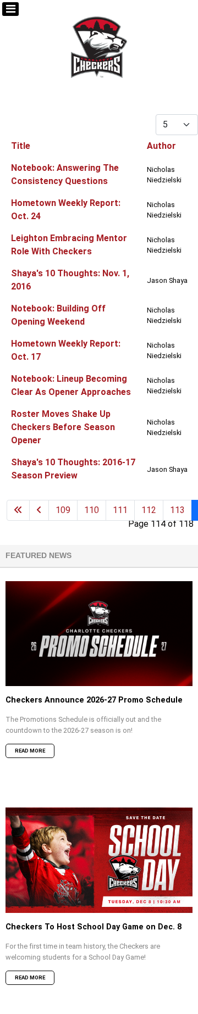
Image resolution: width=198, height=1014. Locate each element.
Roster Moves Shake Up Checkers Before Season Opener (63, 427)
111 (120, 510)
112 (148, 510)
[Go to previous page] (39, 510)
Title (20, 146)
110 (91, 510)
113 (177, 510)
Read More (30, 751)
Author (161, 146)
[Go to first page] (18, 510)
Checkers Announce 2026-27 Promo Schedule (94, 700)
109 (63, 510)
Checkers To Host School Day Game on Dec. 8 (94, 927)
